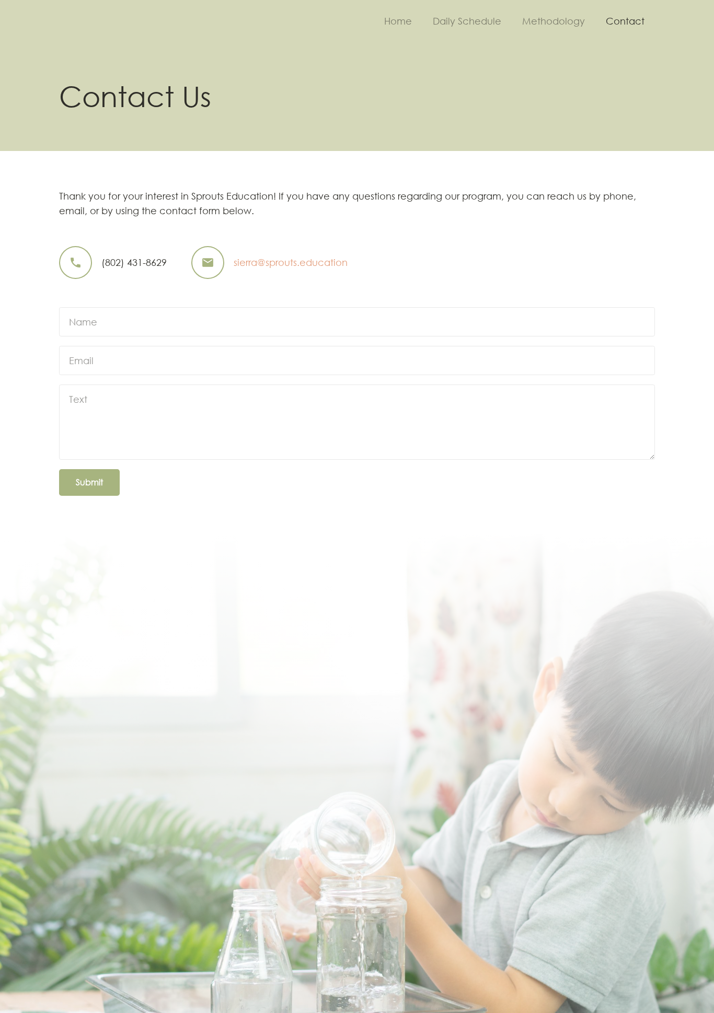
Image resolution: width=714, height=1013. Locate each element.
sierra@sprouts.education (291, 262)
